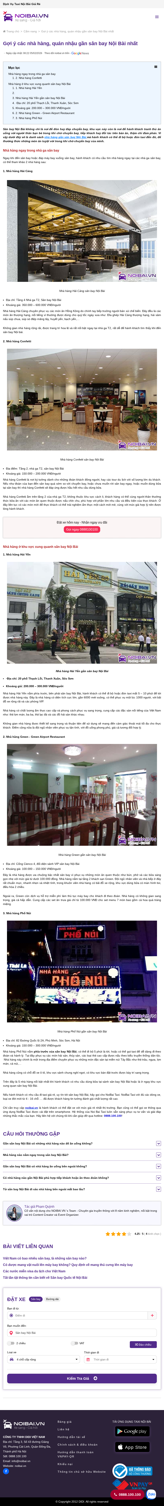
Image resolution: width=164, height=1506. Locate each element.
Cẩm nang (30, 31)
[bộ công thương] (132, 1470)
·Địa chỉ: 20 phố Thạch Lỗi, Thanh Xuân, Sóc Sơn (47, 103)
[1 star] (108, 1234)
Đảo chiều (145, 1344)
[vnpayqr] (132, 1484)
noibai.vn (20, 1465)
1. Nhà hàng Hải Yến (29, 88)
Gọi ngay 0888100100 (82, 529)
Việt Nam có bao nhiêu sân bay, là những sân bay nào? (45, 1258)
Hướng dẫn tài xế (71, 1437)
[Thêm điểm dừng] (152, 1315)
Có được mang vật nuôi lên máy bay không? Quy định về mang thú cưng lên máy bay (68, 1265)
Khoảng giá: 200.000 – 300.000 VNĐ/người (43, 108)
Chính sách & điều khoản (78, 1444)
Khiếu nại (65, 1464)
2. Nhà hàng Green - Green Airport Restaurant (45, 113)
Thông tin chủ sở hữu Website (82, 1471)
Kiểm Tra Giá (78, 1379)
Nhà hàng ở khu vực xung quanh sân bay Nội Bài (39, 84)
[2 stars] (113, 1234)
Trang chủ (13, 31)
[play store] (132, 1431)
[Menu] (157, 17)
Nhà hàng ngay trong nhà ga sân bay (32, 73)
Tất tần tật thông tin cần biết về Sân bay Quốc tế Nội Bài (45, 1277)
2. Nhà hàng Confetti (29, 77)
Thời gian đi (91, 1352)
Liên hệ (64, 1429)
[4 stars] (124, 1234)
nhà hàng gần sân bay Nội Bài (65, 137)
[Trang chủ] (23, 1424)
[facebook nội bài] (6, 1471)
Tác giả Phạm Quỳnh (39, 1206)
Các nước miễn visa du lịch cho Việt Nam (34, 1271)
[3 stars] (118, 1234)
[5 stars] (129, 1234)
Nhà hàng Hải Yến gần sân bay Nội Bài (40, 98)
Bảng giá (65, 1421)
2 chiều (21, 1343)
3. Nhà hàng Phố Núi (29, 118)
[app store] (132, 1447)
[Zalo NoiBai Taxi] (151, 1495)
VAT (81, 1343)
